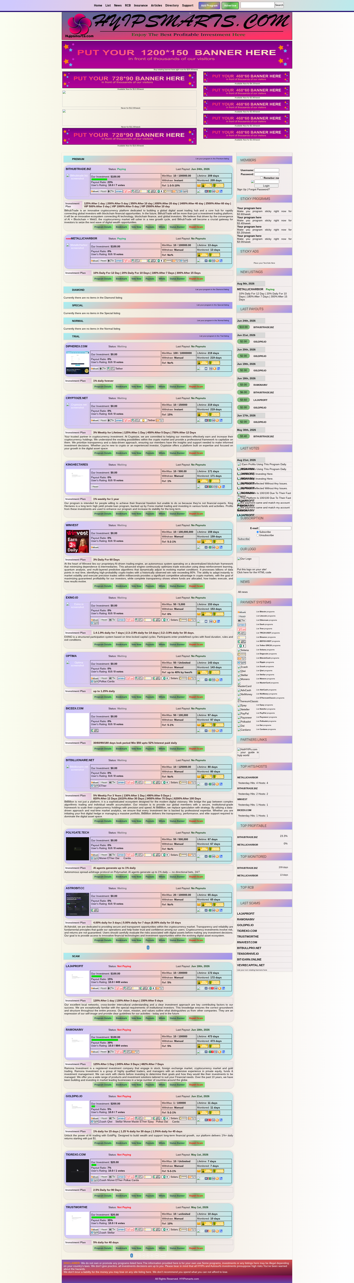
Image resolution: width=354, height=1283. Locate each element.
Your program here (249, 208)
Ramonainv (74, 1029)
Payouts (150, 227)
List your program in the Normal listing (213, 320)
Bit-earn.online (249, 959)
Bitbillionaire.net (80, 760)
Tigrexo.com (76, 1154)
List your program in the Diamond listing (212, 289)
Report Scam (196, 227)
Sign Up (241, 189)
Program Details (103, 227)
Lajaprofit (74, 966)
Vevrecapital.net (251, 965)
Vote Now (136, 227)
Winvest (72, 525)
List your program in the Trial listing (214, 336)
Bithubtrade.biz (78, 169)
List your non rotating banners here (252, 970)
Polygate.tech (77, 832)
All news (243, 591)
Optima (71, 655)
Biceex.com (75, 708)
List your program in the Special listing (213, 305)
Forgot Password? (259, 189)
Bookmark (121, 227)
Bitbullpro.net (249, 948)
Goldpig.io (74, 1096)
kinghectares (77, 464)
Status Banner (177, 227)
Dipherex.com (76, 346)
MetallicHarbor (84, 238)
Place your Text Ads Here (264, 263)
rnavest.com (247, 942)
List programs (265, 612)
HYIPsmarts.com (189, 1278)
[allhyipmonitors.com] (213, 191)
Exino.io (72, 597)
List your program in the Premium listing (212, 159)
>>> (163, 1255)
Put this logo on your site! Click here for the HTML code (254, 571)
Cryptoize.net (77, 398)
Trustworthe (76, 1207)
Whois (162, 227)
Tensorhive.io (248, 953)
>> (156, 1255)
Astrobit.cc (75, 888)
